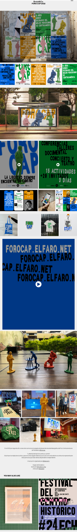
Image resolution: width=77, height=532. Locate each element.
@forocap (42, 450)
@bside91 (41, 469)
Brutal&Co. (38, 1)
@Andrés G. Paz (41, 467)
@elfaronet (46, 461)
